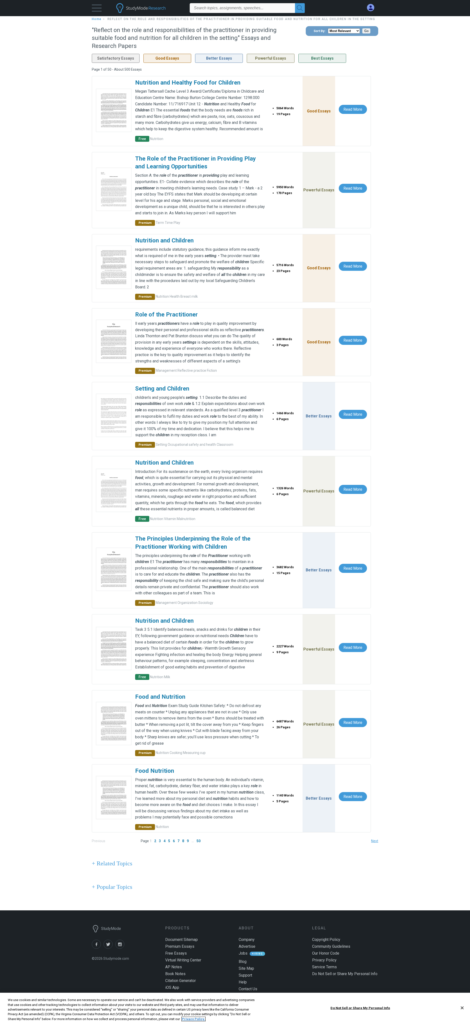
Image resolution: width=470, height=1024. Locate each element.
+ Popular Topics (112, 887)
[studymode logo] (149, 8)
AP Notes (173, 967)
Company (247, 939)
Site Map (246, 968)
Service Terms (324, 967)
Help (243, 982)
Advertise (247, 946)
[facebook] (98, 947)
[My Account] (372, 7)
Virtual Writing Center (183, 960)
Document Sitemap (181, 939)
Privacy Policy (324, 960)
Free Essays (176, 953)
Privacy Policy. (193, 1019)
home (97, 19)
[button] (97, 9)
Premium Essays (179, 946)
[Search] (300, 8)
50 (198, 841)
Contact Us (248, 989)
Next (374, 841)
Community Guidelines (331, 946)
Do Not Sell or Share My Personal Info (360, 1008)
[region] (235, 1008)
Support (245, 975)
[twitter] (109, 947)
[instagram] (120, 947)
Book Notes (175, 973)
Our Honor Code (325, 953)
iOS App (172, 987)
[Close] (462, 1007)
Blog (243, 961)
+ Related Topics (112, 863)
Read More (352, 109)
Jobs (243, 953)
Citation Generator (180, 980)
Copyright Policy (326, 939)
